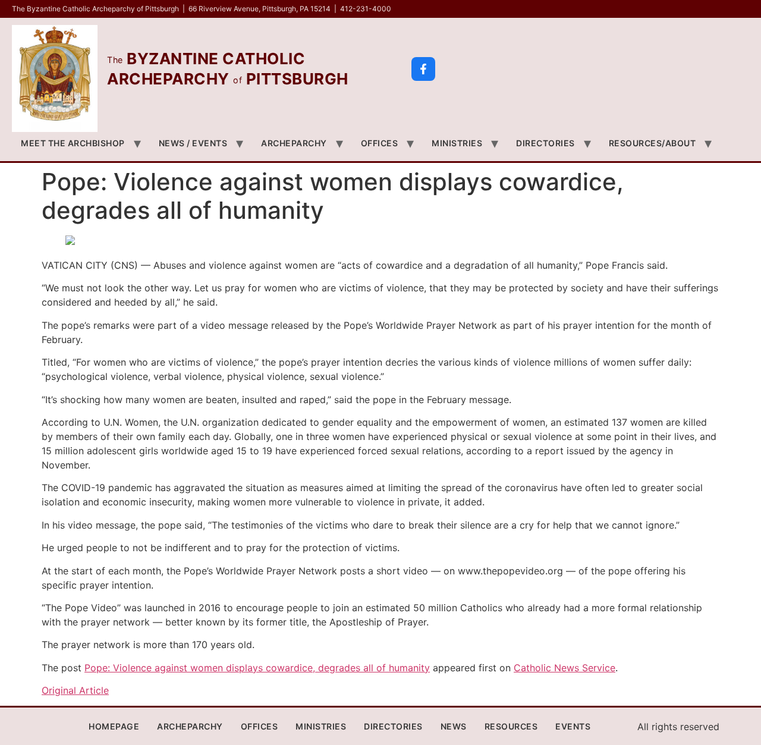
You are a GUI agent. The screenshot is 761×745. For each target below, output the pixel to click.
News (454, 726)
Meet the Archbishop (73, 143)
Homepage (114, 726)
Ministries (457, 143)
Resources (511, 726)
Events (572, 726)
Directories (545, 143)
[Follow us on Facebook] (423, 69)
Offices (379, 143)
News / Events (193, 143)
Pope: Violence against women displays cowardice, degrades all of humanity (257, 668)
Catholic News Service (564, 668)
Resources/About (652, 143)
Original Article (75, 690)
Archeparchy (294, 143)
